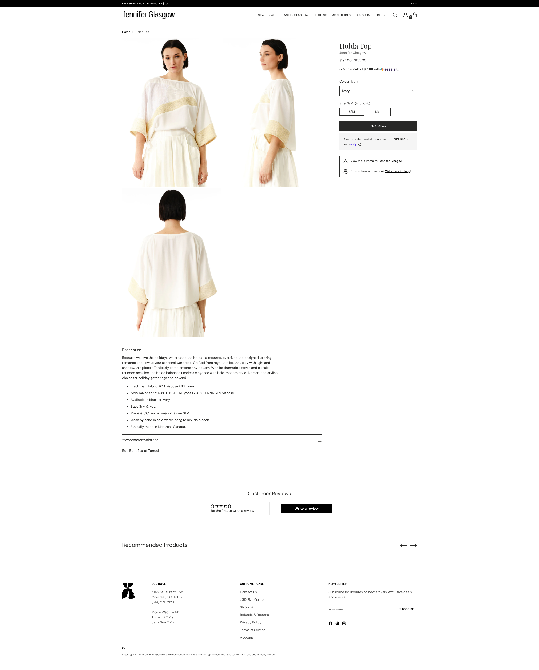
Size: (354, 103)
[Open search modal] (395, 15)
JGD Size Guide (252, 599)
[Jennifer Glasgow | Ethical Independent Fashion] (148, 15)
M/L (378, 111)
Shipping (246, 607)
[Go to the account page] (404, 15)
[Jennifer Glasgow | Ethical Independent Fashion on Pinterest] (337, 624)
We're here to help (397, 171)
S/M (352, 111)
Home (126, 32)
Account (246, 637)
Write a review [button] (307, 508)
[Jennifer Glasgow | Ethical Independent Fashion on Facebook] (331, 624)
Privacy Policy (250, 622)
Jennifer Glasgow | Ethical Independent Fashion (173, 654)
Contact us (248, 592)
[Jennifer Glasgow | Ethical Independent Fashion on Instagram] (344, 624)
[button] (378, 69)
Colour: (349, 81)
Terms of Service (252, 630)
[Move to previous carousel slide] (403, 545)
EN (123, 648)
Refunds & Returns (254, 615)
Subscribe (406, 609)
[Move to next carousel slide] (413, 545)
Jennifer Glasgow (352, 53)
